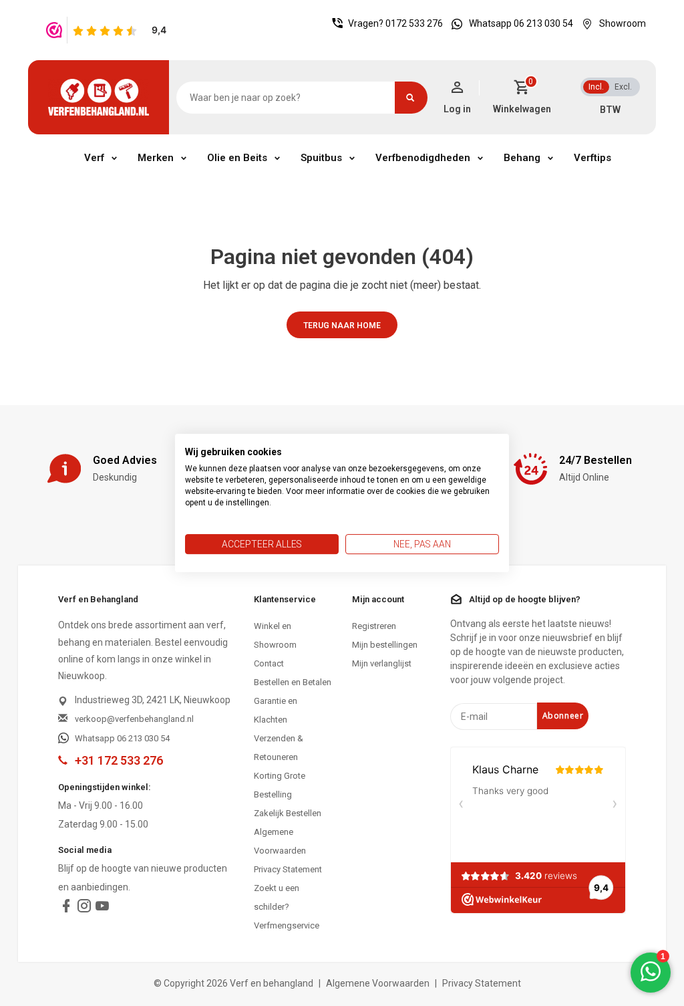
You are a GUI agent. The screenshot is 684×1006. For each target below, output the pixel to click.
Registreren (374, 626)
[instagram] (84, 909)
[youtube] (102, 909)
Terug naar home (342, 325)
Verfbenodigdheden (422, 158)
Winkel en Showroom (275, 635)
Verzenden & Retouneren (278, 747)
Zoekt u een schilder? (276, 897)
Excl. (623, 87)
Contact (269, 663)
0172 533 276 (414, 23)
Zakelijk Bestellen (287, 813)
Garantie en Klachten (275, 710)
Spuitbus (321, 158)
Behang (522, 158)
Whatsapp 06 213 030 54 (521, 23)
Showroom (622, 23)
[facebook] (66, 909)
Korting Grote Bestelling (279, 785)
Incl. (596, 87)
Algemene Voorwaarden (280, 841)
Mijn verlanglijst (381, 663)
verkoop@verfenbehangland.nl (134, 719)
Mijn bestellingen (384, 645)
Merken (156, 158)
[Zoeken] (411, 98)
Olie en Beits (237, 158)
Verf (94, 158)
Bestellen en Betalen (292, 682)
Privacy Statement (288, 869)
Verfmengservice (286, 925)
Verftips (592, 158)
